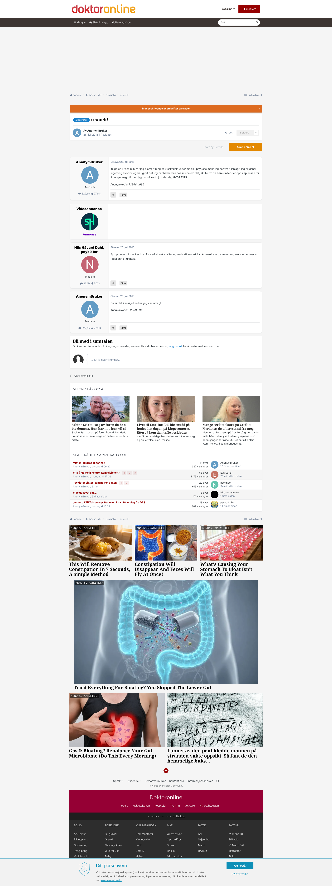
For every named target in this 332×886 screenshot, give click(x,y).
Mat (170, 825)
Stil (200, 833)
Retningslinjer (123, 22)
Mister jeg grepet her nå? (89, 462)
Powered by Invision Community (166, 785)
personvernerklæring (111, 880)
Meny (80, 22)
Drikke (171, 850)
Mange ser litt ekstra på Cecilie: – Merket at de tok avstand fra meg (228, 426)
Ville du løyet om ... (85, 492)
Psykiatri (106, 134)
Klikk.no (180, 816)
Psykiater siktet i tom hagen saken (95, 482)
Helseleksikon (141, 805)
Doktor (166, 797)
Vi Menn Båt (236, 845)
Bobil (232, 856)
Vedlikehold (81, 856)
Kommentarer (144, 833)
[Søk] (257, 22)
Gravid (109, 839)
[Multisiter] (113, 195)
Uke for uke (112, 850)
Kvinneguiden (146, 825)
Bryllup (202, 850)
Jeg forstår (240, 865)
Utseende (133, 781)
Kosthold (160, 805)
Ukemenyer (174, 833)
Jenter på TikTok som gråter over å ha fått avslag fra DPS (109, 502)
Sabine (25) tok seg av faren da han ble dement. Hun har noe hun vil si (99, 426)
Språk (117, 781)
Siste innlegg (100, 22)
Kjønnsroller (143, 839)
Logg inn (227, 8)
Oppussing (80, 845)
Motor (234, 825)
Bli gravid (111, 833)
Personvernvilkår (155, 781)
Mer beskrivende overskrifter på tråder (166, 108)
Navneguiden (113, 845)
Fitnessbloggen (209, 805)
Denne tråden (243, 22)
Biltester (234, 839)
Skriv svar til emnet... (106, 359)
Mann (201, 845)
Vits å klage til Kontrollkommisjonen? (96, 472)
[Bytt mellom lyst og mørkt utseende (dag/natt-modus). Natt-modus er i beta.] (217, 781)
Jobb (139, 845)
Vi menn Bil (236, 833)
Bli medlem (249, 9)
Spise (170, 845)
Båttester (235, 850)
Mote (202, 825)
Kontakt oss (176, 781)
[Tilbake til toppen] (166, 770)
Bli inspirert (81, 839)
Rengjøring (80, 850)
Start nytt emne (213, 147)
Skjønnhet (204, 839)
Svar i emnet (245, 147)
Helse (124, 805)
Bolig (78, 825)
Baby (108, 856)
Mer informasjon (240, 873)
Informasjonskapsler (200, 781)
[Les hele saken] (100, 409)
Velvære (189, 805)
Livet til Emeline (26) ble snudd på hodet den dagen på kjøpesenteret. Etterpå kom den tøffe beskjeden (163, 428)
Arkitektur (80, 833)
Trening (175, 805)
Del (229, 132)
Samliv (140, 850)
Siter (123, 194)
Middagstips (175, 856)
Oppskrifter (174, 839)
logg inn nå (175, 346)
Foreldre (112, 825)
